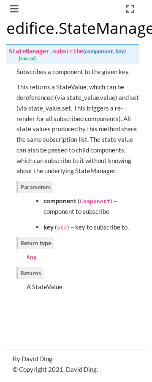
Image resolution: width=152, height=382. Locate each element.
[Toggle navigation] (15, 10)
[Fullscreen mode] (129, 9)
